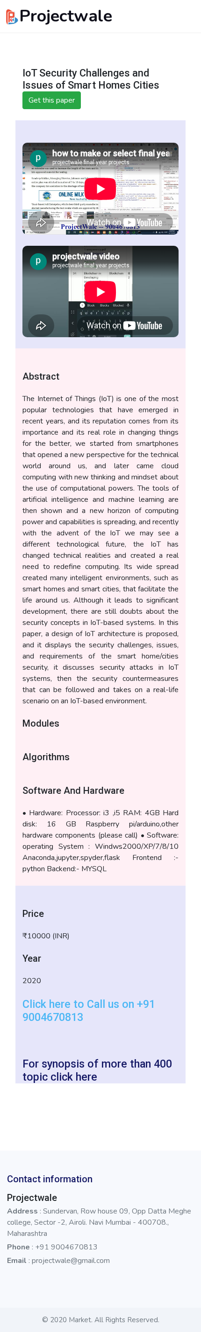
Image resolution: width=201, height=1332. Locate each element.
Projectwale (65, 16)
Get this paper (52, 100)
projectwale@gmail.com (71, 1261)
